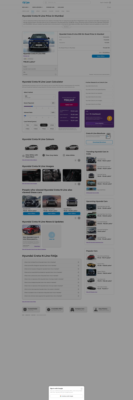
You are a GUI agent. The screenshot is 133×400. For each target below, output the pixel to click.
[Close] (81, 389)
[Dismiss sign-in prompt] (66, 200)
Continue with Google (67, 396)
